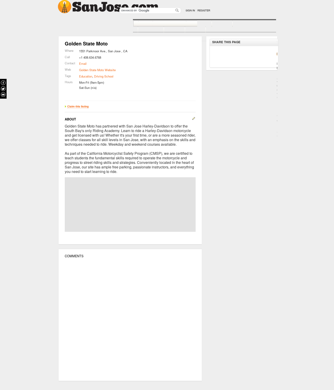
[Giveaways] (213, 30)
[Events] (169, 30)
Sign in (190, 10)
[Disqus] (130, 319)
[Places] (190, 30)
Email (83, 63)
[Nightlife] (194, 24)
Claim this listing (78, 106)
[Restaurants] (164, 24)
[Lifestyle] (146, 30)
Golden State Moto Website (97, 70)
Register (203, 10)
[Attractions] (243, 24)
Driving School (103, 76)
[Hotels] (217, 24)
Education (85, 76)
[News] (140, 24)
